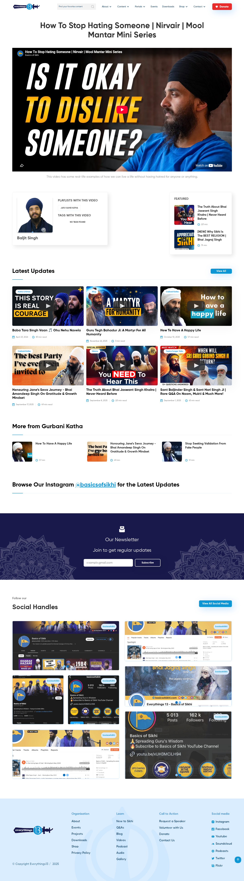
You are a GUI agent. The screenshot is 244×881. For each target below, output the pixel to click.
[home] (26, 6)
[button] (105, 7)
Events (154, 6)
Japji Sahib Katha (69, 208)
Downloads (168, 6)
